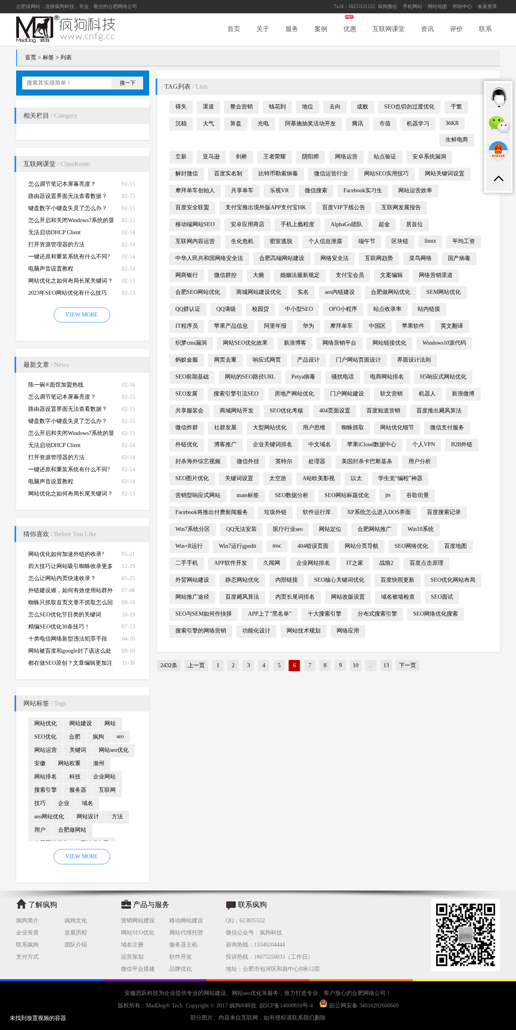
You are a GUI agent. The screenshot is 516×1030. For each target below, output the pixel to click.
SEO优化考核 (286, 411)
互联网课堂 (388, 28)
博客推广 (225, 444)
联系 (485, 28)
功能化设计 (256, 631)
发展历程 (75, 933)
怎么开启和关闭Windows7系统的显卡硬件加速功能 (71, 222)
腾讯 (357, 124)
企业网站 (104, 777)
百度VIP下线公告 (343, 207)
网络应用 (348, 631)
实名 (303, 292)
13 (386, 665)
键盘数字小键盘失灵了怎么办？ (67, 208)
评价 (456, 28)
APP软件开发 (230, 563)
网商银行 (186, 275)
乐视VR (279, 190)
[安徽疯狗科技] (465, 969)
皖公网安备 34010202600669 (364, 1006)
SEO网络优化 (411, 546)
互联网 (107, 790)
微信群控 (225, 275)
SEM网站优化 (444, 292)
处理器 (316, 461)
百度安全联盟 (192, 207)
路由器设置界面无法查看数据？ (67, 196)
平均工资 (463, 241)
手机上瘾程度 (297, 224)
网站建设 (80, 723)
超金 (384, 224)
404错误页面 (313, 546)
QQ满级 (226, 309)
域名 (87, 803)
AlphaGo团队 (346, 224)
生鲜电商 (456, 140)
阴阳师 (310, 157)
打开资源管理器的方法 (56, 244)
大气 (208, 124)
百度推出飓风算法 (439, 411)
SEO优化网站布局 (453, 580)
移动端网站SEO (194, 224)
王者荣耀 (274, 157)
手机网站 (412, 6)
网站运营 (45, 750)
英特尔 (283, 461)
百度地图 (455, 546)
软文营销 (391, 394)
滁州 (98, 763)
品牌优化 (180, 969)
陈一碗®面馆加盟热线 (55, 385)
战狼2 (386, 563)
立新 (181, 157)
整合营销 (241, 107)
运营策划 (132, 957)
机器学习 (418, 124)
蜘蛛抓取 (352, 427)
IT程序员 (186, 326)
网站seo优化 (114, 750)
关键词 (77, 750)
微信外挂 (248, 461)
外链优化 (186, 444)
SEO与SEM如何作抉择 (203, 614)
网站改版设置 (348, 597)
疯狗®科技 (242, 1006)
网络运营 (346, 157)
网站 (110, 723)
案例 (320, 28)
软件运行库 (317, 512)
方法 (117, 817)
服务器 (77, 790)
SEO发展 (186, 394)
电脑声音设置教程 (50, 269)
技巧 (40, 803)
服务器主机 (183, 945)
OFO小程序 (343, 309)
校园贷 (260, 309)
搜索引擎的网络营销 (200, 631)
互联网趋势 (379, 258)
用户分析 (419, 461)
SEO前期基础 (192, 377)
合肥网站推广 (374, 529)
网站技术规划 (303, 631)
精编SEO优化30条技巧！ (59, 627)
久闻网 (271, 563)
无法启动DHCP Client (54, 232)
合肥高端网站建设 (281, 258)
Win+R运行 (189, 546)
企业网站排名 (313, 563)
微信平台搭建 (138, 969)
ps (387, 495)
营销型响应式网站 (198, 495)
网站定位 (330, 529)
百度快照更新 (397, 580)
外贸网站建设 (192, 580)
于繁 (456, 107)
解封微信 (186, 174)
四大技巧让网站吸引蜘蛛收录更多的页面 (70, 567)
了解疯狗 (42, 905)
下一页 (407, 665)
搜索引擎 (45, 790)
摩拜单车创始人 (195, 190)
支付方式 (27, 957)
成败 (362, 107)
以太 (356, 478)
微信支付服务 (447, 427)
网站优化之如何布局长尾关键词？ (70, 281)
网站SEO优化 (137, 933)
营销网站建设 (138, 921)
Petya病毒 (303, 377)
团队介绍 (75, 945)
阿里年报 (275, 326)
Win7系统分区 (192, 529)
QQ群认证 (187, 309)
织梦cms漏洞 (191, 343)
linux (430, 241)
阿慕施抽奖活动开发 (310, 124)
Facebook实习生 (362, 190)
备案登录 (487, 6)
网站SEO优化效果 (245, 343)
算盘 (235, 124)
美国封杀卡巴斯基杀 (366, 461)
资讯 (427, 28)
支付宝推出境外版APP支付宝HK (265, 207)
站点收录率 (387, 309)
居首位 (414, 224)
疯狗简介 (27, 921)
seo (120, 736)
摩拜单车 (341, 326)
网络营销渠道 (436, 275)
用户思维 (314, 427)
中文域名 (319, 444)
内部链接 (286, 580)
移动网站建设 (186, 921)
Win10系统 (421, 529)
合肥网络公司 (122, 6)
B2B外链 (461, 444)
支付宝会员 (350, 275)
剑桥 (241, 157)
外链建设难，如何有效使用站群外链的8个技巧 (70, 592)
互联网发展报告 (401, 207)
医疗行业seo (288, 529)
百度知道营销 (383, 411)
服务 (291, 28)
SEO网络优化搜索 (435, 614)
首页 (233, 28)
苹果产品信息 (231, 326)
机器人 (427, 394)
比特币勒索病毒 (278, 174)
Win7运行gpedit (237, 546)
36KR (452, 123)
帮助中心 (462, 6)
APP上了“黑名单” (269, 614)
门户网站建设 (347, 394)
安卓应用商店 (247, 224)
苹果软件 (413, 326)
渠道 (208, 107)
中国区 (377, 326)
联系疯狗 (27, 945)
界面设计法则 (414, 360)
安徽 (40, 763)
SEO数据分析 (291, 495)
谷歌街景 (417, 495)
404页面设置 (334, 411)
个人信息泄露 (325, 241)
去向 (335, 107)
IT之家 (354, 563)
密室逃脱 (281, 241)
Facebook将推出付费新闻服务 (211, 512)
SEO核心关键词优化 (339, 580)
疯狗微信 (387, 6)
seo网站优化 (49, 817)
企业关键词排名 (272, 444)
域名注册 (132, 945)
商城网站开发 (237, 411)
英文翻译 (452, 326)
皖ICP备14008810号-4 (286, 1006)
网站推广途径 (192, 597)
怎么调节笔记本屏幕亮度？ (62, 184)
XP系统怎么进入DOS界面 (379, 512)
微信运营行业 (331, 174)
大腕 (258, 275)
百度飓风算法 (242, 597)
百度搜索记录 (444, 512)
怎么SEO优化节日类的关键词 (64, 615)
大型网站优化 (270, 427)
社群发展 (225, 427)
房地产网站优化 (294, 394)
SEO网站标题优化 (347, 495)
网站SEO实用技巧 (386, 174)
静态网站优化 (242, 580)
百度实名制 (228, 174)
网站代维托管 (186, 933)
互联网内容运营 (195, 241)
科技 (75, 777)
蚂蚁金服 (186, 360)
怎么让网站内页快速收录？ (62, 578)
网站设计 (88, 817)
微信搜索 (316, 190)
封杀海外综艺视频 (198, 461)
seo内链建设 (340, 292)
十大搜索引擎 (324, 614)
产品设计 (308, 360)
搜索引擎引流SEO (236, 394)
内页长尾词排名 (295, 597)
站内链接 (429, 309)
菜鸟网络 (420, 258)
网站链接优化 (389, 343)
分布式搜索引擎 (377, 614)
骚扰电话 (342, 377)
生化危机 (242, 241)
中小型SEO (299, 309)
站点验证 (385, 157)
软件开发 (180, 957)
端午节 (366, 241)
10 (355, 665)
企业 (63, 803)
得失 (181, 107)
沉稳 (181, 124)
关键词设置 (239, 478)
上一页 (196, 665)
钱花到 (277, 107)
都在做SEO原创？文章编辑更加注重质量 (70, 664)
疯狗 (98, 737)
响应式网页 (267, 360)
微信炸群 (186, 427)
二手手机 (186, 563)
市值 (385, 124)
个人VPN (423, 444)
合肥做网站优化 (390, 292)
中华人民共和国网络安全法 (209, 258)
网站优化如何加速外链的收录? (66, 554)
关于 (262, 28)
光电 (263, 124)
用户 (40, 830)
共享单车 (242, 190)
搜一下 (127, 83)
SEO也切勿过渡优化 (409, 107)
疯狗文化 (75, 921)
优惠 (349, 28)
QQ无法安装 (241, 529)
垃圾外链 (275, 512)
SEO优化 (45, 737)
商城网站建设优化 (258, 292)
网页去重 (225, 360)
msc (277, 546)
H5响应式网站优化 (443, 377)
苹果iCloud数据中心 (371, 444)
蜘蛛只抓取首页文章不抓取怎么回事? (70, 604)
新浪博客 (295, 343)
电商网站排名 (387, 377)
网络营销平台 (339, 343)
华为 (308, 326)
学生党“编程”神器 (400, 478)
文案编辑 (391, 275)
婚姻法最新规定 (300, 275)
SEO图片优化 (192, 478)
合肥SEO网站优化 (197, 292)
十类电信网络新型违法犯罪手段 (67, 639)
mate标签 (248, 495)
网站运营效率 (415, 190)
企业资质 (27, 933)
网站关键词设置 (444, 174)
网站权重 (69, 763)
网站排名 (45, 777)
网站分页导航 (362, 546)
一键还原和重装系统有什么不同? (69, 257)
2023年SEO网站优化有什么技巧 (67, 293)
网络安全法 (334, 258)
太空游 (277, 478)
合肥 (74, 737)
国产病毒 (459, 258)
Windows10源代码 (444, 343)
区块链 (399, 241)
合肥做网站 (28, 6)
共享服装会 (189, 411)
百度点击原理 (426, 563)
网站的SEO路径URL (250, 377)
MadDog (156, 1006)
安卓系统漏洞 (429, 157)
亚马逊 (211, 157)
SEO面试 (442, 597)
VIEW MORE (81, 315)
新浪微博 (463, 394)
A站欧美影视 (318, 478)
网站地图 (437, 6)
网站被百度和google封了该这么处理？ (69, 652)
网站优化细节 (397, 427)
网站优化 (45, 723)
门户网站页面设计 (358, 360)
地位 (307, 107)
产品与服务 (151, 905)
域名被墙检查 (398, 597)
